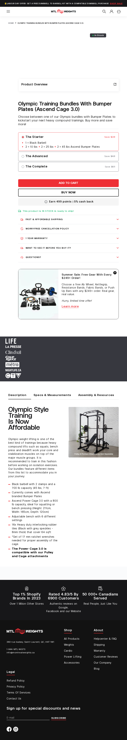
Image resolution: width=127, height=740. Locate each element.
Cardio (68, 651)
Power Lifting (73, 657)
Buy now (68, 193)
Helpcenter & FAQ (105, 639)
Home (11, 23)
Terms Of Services (18, 693)
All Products (72, 639)
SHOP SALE (116, 3)
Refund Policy (16, 681)
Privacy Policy (15, 687)
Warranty (99, 651)
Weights (69, 645)
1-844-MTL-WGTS (16, 649)
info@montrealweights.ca (21, 653)
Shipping (99, 645)
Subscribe (58, 718)
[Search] (104, 11)
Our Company (102, 663)
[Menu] (8, 11)
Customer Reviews (106, 657)
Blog (96, 669)
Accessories (72, 663)
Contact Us (14, 699)
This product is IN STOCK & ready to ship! (48, 211)
